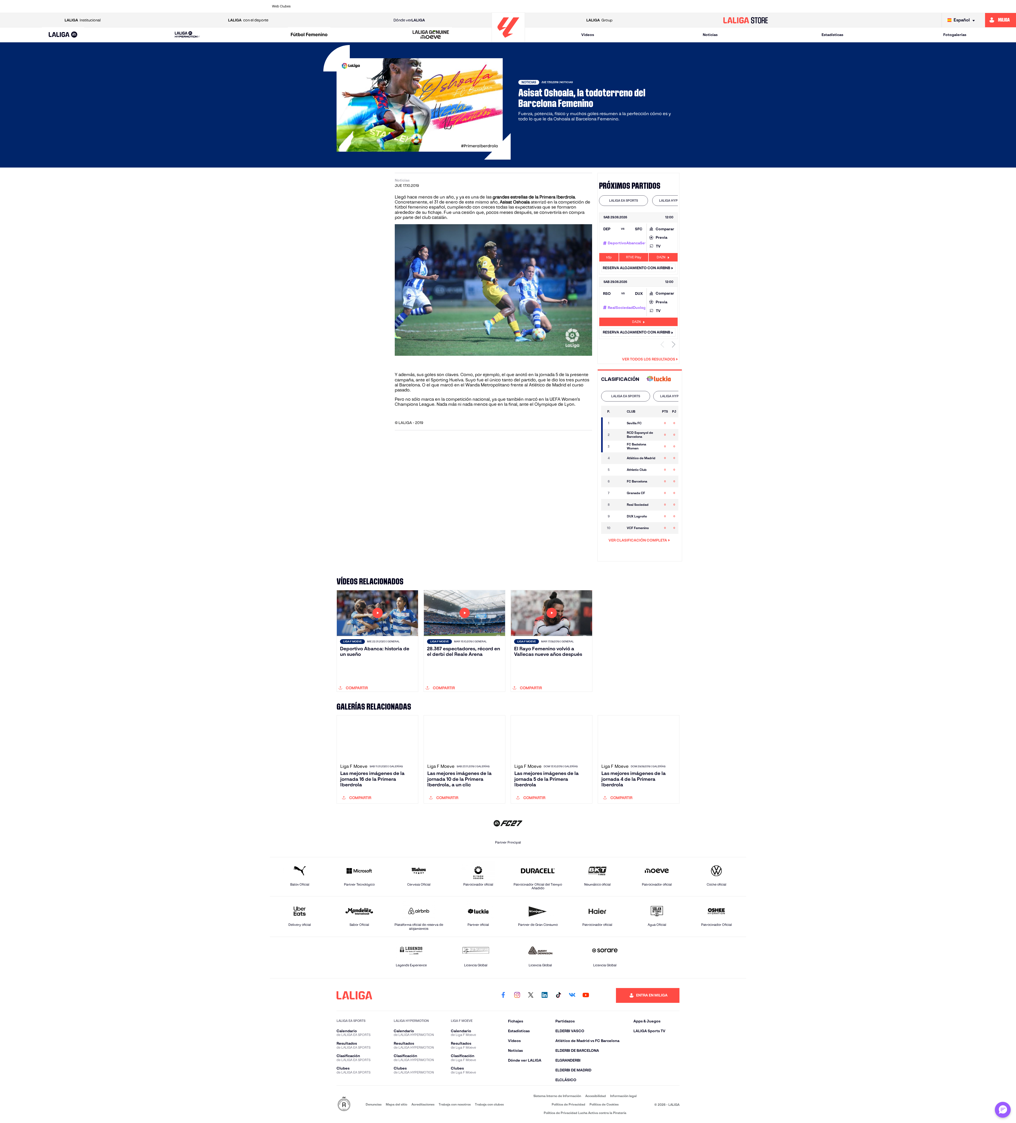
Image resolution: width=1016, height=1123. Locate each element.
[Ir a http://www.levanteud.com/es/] (491, 6)
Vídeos (587, 35)
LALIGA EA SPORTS (623, 200)
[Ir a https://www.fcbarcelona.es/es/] (445, 6)
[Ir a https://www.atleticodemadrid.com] (332, 6)
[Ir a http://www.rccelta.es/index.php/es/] (377, 6)
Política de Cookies (604, 1104)
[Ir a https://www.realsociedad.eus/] (672, 6)
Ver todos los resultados (648, 359)
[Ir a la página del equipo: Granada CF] (619, 493)
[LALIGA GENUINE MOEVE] (431, 35)
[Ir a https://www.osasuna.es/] (355, 6)
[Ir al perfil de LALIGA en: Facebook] (503, 995)
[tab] (623, 200)
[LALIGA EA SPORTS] (63, 35)
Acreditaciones (422, 1104)
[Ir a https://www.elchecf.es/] (423, 6)
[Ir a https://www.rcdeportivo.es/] (581, 6)
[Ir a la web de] (658, 379)
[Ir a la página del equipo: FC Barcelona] (619, 481)
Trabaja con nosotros (455, 1104)
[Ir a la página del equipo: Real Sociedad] (619, 505)
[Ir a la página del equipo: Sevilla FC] (619, 423)
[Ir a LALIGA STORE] (746, 20)
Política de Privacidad (568, 1104)
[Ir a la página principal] (508, 40)
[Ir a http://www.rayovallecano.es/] (559, 6)
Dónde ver (409, 20)
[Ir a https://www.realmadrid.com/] (649, 6)
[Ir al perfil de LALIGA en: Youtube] (586, 995)
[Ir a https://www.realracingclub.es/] (536, 6)
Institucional (83, 20)
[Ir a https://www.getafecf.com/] (468, 6)
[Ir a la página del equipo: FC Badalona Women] (619, 446)
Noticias (710, 35)
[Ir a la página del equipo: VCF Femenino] (619, 528)
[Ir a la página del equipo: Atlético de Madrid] (619, 458)
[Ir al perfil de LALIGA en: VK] (572, 995)
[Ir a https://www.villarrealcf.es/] (740, 6)
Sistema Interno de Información (557, 1096)
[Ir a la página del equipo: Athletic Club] (619, 470)
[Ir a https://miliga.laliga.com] (1000, 20)
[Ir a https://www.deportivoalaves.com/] (400, 6)
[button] (63, 35)
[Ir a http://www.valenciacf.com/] (717, 6)
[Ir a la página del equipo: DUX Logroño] (619, 516)
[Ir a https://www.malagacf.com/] (513, 6)
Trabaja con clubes (489, 1104)
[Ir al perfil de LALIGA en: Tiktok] (558, 995)
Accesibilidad (595, 1096)
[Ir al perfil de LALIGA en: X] (531, 995)
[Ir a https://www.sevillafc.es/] (695, 6)
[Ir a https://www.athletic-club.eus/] (309, 6)
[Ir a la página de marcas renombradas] (344, 1104)
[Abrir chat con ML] (1003, 1110)
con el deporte (248, 20)
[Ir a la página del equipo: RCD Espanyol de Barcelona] (619, 435)
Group (599, 20)
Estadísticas (832, 35)
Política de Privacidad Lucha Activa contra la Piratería (585, 1113)
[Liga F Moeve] (309, 35)
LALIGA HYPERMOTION (676, 200)
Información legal (623, 1096)
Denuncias (374, 1104)
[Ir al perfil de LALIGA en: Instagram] (517, 995)
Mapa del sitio (396, 1104)
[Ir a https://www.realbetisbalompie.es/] (627, 6)
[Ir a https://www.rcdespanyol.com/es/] (604, 6)
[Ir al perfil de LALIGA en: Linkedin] (544, 995)
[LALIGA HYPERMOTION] (187, 34)
